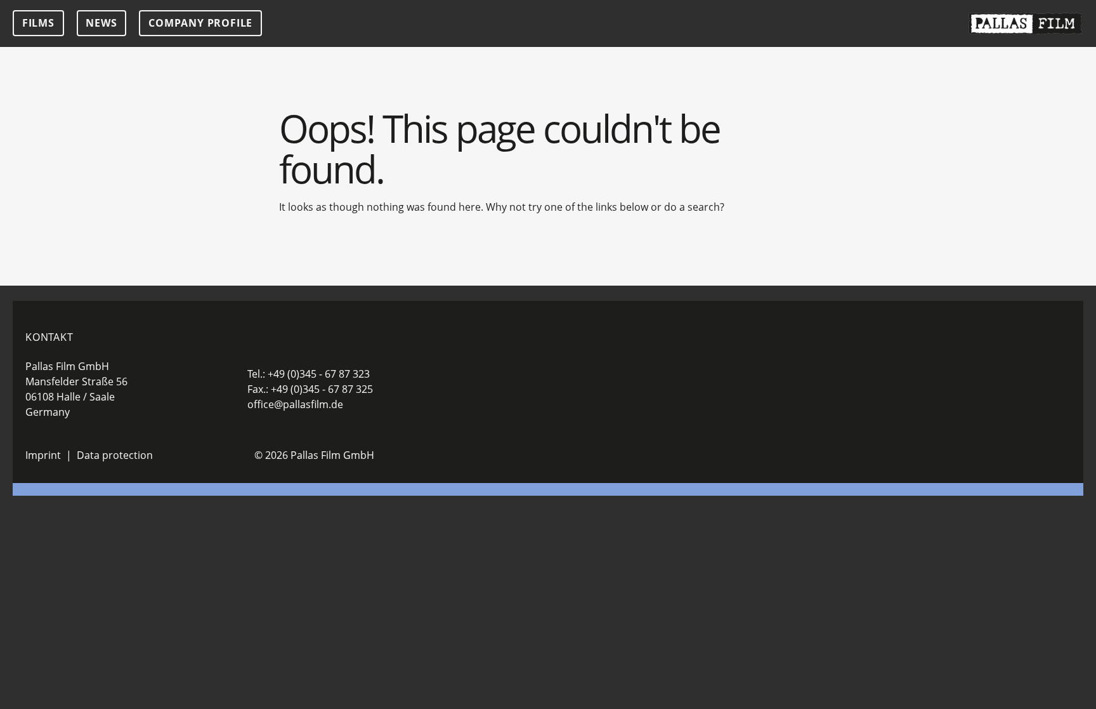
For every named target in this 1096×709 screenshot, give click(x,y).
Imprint (43, 455)
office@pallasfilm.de (295, 404)
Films (38, 23)
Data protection (115, 455)
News (101, 23)
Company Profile (200, 23)
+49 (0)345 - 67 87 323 (319, 374)
